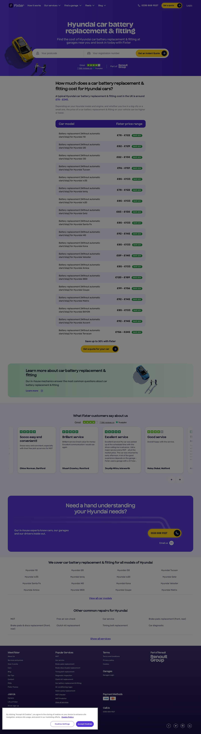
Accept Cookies (85, 724)
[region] (50, 719)
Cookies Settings (62, 724)
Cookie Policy (68, 717)
